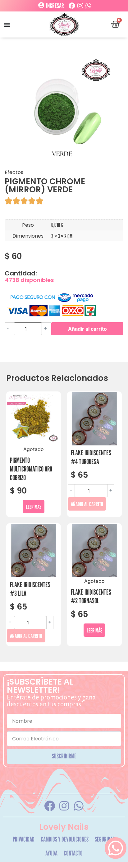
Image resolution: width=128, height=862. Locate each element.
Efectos (14, 172)
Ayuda (51, 853)
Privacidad (23, 839)
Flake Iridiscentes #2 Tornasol (91, 596)
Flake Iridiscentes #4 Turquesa (91, 457)
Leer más (33, 506)
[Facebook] (72, 5)
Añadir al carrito (87, 329)
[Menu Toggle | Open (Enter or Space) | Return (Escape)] (7, 24)
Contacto (73, 853)
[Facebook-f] (49, 805)
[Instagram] (80, 5)
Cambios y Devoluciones (65, 839)
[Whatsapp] (88, 5)
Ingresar (55, 6)
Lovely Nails (64, 827)
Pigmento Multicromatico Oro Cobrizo (31, 468)
